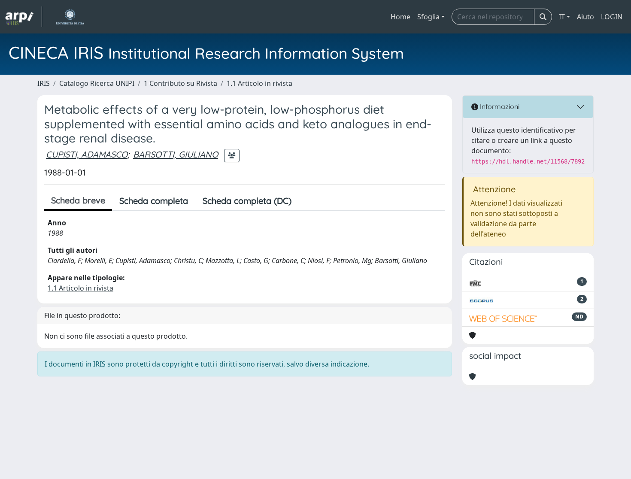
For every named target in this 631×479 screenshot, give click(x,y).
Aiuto (585, 16)
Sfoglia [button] (428, 16)
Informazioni (498, 106)
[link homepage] (23, 16)
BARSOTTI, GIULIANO (175, 154)
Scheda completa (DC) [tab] (247, 200)
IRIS (43, 83)
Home (400, 16)
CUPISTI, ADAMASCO (86, 154)
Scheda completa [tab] (153, 200)
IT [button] (562, 16)
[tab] (306, 201)
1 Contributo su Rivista (180, 83)
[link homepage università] (70, 16)
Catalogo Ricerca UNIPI (96, 83)
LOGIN (611, 16)
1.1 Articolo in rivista (259, 83)
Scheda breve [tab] (78, 200)
